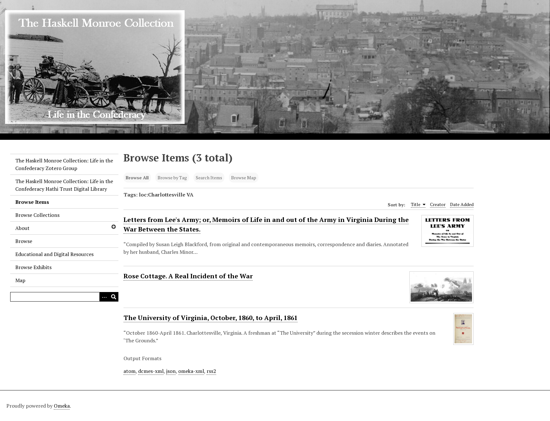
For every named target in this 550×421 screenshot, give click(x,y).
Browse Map (243, 178)
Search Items (209, 178)
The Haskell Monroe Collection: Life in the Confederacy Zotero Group (64, 164)
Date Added (462, 204)
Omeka (62, 405)
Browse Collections (37, 214)
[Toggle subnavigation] (113, 227)
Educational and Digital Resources (54, 254)
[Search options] (104, 297)
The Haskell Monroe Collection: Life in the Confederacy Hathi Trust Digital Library (64, 185)
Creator (438, 204)
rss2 (211, 371)
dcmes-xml (151, 371)
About (22, 228)
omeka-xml (191, 371)
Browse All (137, 178)
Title (416, 204)
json (171, 371)
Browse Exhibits (33, 267)
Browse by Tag (172, 178)
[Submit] (113, 297)
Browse (23, 241)
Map (20, 280)
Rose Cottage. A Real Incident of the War (188, 276)
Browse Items (32, 201)
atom (129, 371)
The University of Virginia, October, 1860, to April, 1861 (210, 317)
